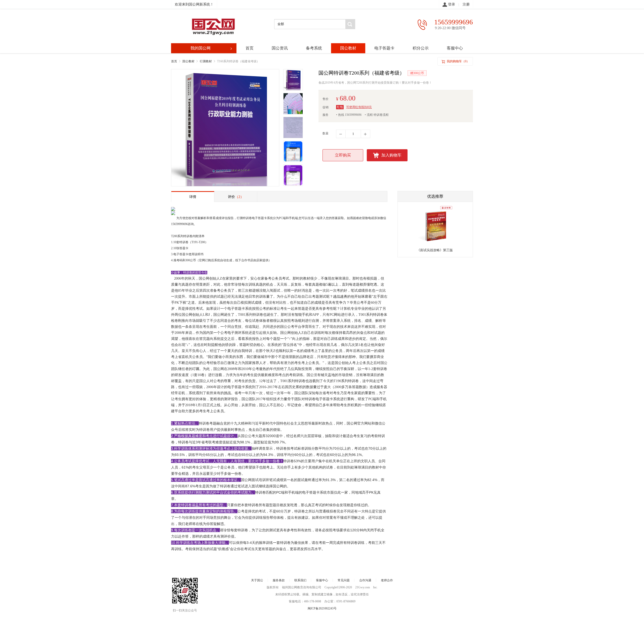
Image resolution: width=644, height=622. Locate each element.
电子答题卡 (384, 48)
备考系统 (314, 48)
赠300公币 (417, 73)
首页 (250, 48)
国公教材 (348, 48)
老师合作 (387, 580)
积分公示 (421, 48)
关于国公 (257, 580)
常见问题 (344, 580)
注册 (466, 4)
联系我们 (300, 580)
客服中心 (455, 48)
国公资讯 (280, 48)
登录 (451, 4)
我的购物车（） (455, 61)
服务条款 (279, 580)
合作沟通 (365, 580)
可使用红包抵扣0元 (359, 107)
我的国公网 (211, 48)
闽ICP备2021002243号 (322, 608)
